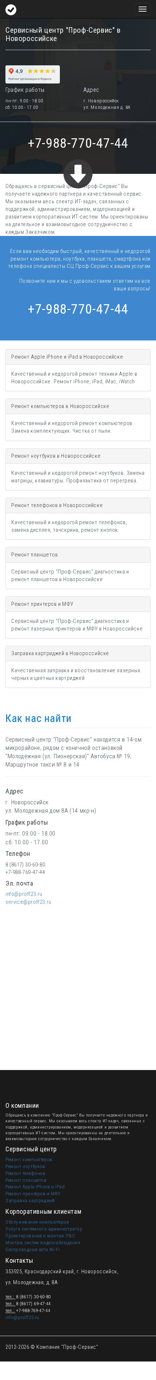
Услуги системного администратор (44, 1229)
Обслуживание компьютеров (37, 1222)
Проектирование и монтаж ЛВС (40, 1235)
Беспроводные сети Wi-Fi (32, 1249)
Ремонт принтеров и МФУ (32, 1193)
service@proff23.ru (28, 902)
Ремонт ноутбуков (25, 1166)
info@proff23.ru (23, 894)
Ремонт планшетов (26, 1180)
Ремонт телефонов (25, 1173)
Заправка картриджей (29, 1200)
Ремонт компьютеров (29, 1159)
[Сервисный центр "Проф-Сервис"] (11, 9)
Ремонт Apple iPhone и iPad (35, 1186)
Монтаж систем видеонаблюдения (42, 1242)
